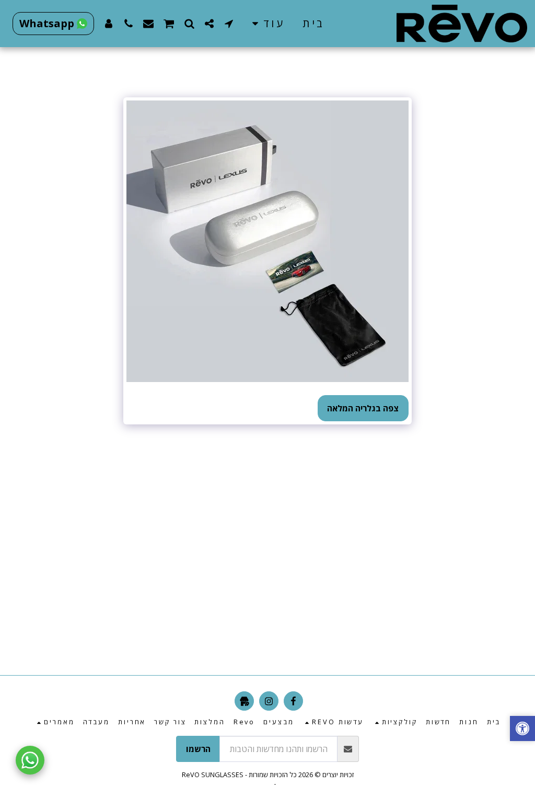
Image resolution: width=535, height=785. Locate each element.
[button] (228, 23)
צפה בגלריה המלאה (363, 408)
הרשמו (198, 749)
